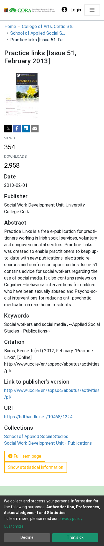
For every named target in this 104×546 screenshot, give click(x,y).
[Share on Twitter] (8, 128)
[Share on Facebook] (17, 128)
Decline (27, 537)
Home (10, 26)
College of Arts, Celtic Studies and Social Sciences (49, 26)
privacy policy (70, 518)
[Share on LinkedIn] (26, 128)
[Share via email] (35, 128)
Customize (14, 526)
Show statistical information (35, 467)
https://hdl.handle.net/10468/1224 (38, 416)
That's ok (75, 537)
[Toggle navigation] (92, 10)
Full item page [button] (26, 456)
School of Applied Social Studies (38, 33)
